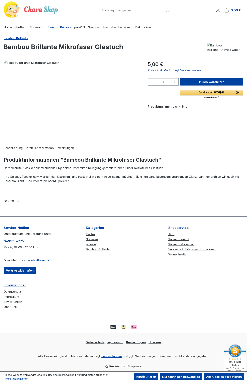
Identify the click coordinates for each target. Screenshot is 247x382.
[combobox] (132, 10)
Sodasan (92, 239)
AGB (171, 234)
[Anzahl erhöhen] (175, 82)
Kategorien (95, 228)
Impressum (11, 296)
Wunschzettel (177, 254)
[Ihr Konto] (218, 10)
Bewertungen (13, 302)
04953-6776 (14, 241)
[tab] (13, 148)
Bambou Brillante (98, 249)
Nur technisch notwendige (181, 377)
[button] (211, 94)
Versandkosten (111, 356)
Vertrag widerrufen (20, 270)
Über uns (10, 307)
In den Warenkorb (211, 82)
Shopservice (178, 228)
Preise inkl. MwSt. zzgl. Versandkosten (174, 70)
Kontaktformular (38, 260)
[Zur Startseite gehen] (31, 9)
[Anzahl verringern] (151, 82)
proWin (91, 244)
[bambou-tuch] (72, 99)
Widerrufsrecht (178, 239)
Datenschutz (12, 291)
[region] (72, 99)
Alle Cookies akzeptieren (224, 377)
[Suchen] (167, 10)
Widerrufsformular (181, 244)
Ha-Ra (90, 234)
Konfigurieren (146, 377)
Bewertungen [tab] (65, 148)
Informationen (15, 285)
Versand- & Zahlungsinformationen (192, 249)
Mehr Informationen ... (18, 378)
